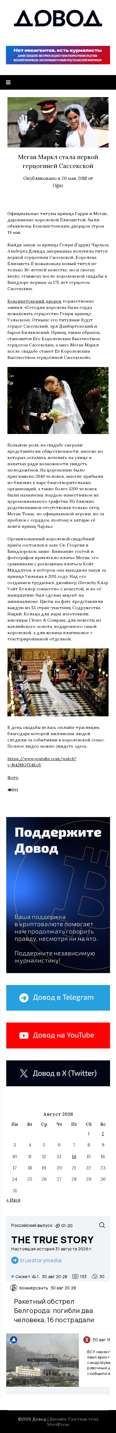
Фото (12, 777)
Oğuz (58, 185)
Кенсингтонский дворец (34, 301)
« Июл (13, 1200)
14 (74, 1156)
